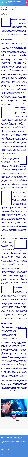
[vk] (2, 449)
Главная (3, 7)
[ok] (8, 449)
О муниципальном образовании (13, 7)
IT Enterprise (10, 454)
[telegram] (5, 449)
